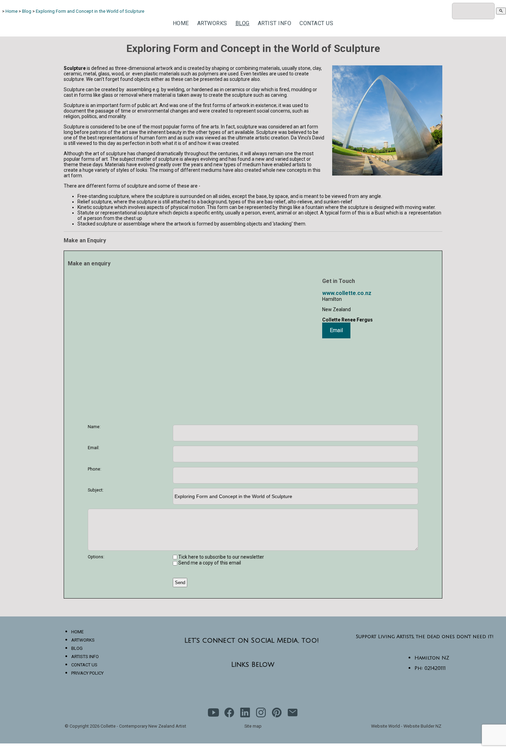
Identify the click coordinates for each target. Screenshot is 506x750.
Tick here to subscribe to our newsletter (220, 557)
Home (12, 11)
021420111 (435, 668)
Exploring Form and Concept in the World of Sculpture (90, 11)
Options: (96, 556)
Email (336, 330)
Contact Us (316, 23)
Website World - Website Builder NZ (406, 726)
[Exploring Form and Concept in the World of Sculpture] (387, 173)
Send (180, 582)
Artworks (212, 23)
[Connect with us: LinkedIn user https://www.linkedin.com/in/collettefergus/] (245, 714)
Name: (94, 426)
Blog (26, 11)
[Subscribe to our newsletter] (292, 714)
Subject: (96, 490)
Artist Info (275, 23)
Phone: (94, 469)
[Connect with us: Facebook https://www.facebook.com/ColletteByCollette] (229, 714)
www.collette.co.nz (346, 293)
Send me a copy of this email (209, 563)
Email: (93, 447)
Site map (253, 726)
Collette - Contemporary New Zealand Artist (143, 726)
